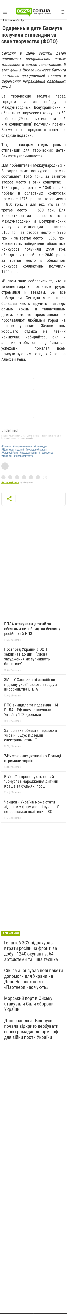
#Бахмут (6, 446)
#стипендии (40, 446)
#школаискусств (23, 456)
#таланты (6, 456)
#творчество (46, 452)
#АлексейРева (9, 452)
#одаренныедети (22, 446)
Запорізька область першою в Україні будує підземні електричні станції (30, 735)
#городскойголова (36, 449)
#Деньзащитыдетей (12, 449)
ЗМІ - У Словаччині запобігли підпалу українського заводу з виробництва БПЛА (30, 684)
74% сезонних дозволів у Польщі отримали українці (32, 758)
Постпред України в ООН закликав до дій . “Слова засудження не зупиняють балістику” (27, 656)
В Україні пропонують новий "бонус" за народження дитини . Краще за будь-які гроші (32, 781)
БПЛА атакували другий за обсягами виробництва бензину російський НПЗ (32, 629)
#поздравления (28, 452)
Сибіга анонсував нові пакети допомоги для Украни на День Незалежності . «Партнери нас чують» (33, 979)
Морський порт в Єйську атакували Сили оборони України (29, 1003)
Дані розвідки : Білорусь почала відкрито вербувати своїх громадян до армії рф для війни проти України (31, 1029)
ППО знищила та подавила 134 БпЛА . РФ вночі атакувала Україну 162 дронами (31, 710)
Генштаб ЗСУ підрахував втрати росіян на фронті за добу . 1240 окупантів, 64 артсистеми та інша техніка (31, 951)
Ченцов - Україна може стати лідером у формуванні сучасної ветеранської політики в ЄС (31, 807)
